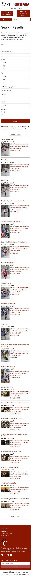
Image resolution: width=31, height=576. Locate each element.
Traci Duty (4, 324)
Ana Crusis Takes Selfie (8, 483)
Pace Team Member (7, 262)
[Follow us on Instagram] (8, 555)
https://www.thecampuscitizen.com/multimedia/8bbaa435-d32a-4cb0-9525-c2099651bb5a (19, 374)
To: (2, 73)
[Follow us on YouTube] (11, 555)
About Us (4, 530)
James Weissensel (7, 139)
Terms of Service (6, 533)
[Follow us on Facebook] (5, 555)
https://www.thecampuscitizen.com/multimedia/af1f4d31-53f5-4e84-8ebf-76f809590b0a (19, 426)
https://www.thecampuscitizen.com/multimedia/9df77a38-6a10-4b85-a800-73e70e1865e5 (19, 167)
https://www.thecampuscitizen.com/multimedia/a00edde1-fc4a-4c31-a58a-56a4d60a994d (19, 395)
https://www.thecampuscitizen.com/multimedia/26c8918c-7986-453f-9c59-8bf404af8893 (19, 354)
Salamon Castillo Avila (8, 303)
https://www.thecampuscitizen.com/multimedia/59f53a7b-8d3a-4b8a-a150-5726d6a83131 (19, 229)
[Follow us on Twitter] (2, 555)
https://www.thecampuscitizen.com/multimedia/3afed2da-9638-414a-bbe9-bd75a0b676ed (19, 475)
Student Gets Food (7, 387)
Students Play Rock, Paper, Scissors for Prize (15, 499)
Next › (18, 134)
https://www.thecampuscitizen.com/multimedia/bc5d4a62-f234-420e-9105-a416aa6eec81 (19, 249)
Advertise (4, 528)
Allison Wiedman (6, 283)
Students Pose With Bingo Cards (11, 418)
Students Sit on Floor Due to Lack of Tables (15, 403)
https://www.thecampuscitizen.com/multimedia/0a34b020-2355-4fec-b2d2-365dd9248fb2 (19, 490)
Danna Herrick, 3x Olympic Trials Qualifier (14, 242)
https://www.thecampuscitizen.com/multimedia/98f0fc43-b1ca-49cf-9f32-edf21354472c (19, 291)
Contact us (4, 532)
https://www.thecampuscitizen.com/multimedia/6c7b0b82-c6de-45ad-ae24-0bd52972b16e (19, 311)
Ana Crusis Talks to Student (10, 467)
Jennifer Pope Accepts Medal (10, 221)
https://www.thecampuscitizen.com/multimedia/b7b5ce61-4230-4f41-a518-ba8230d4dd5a (19, 443)
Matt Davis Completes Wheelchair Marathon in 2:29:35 (15, 345)
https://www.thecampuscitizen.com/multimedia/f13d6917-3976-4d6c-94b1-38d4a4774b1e (19, 270)
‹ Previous (13, 134)
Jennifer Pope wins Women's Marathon (13, 201)
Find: (2, 44)
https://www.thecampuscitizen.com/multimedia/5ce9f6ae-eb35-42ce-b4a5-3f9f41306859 (19, 208)
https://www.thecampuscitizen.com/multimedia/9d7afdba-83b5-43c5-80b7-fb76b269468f (19, 506)
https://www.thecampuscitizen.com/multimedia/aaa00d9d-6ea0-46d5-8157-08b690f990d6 (19, 332)
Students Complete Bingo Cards (11, 451)
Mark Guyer (5, 160)
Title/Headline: (6, 52)
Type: (3, 102)
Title (3, 115)
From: (3, 59)
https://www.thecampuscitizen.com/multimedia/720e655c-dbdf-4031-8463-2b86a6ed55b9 (19, 147)
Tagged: (3, 94)
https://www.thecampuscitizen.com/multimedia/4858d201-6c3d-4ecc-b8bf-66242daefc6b (19, 188)
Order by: (4, 109)
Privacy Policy (5, 535)
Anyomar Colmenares (8, 366)
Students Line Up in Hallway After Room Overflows (14, 435)
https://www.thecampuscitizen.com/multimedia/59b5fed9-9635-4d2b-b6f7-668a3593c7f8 (19, 410)
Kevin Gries (4, 180)
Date (4, 112)
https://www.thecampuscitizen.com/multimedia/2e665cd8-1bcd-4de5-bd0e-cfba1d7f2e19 (19, 459)
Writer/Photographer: (8, 87)
